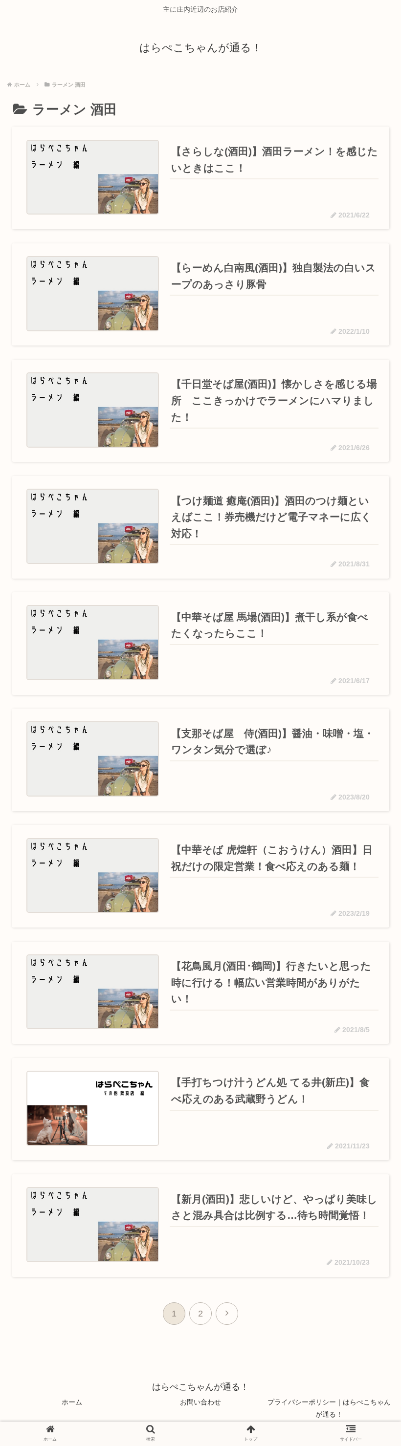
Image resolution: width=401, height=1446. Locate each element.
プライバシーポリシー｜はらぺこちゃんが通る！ (329, 1408)
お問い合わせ (200, 1402)
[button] (365, 1030)
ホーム (72, 1402)
